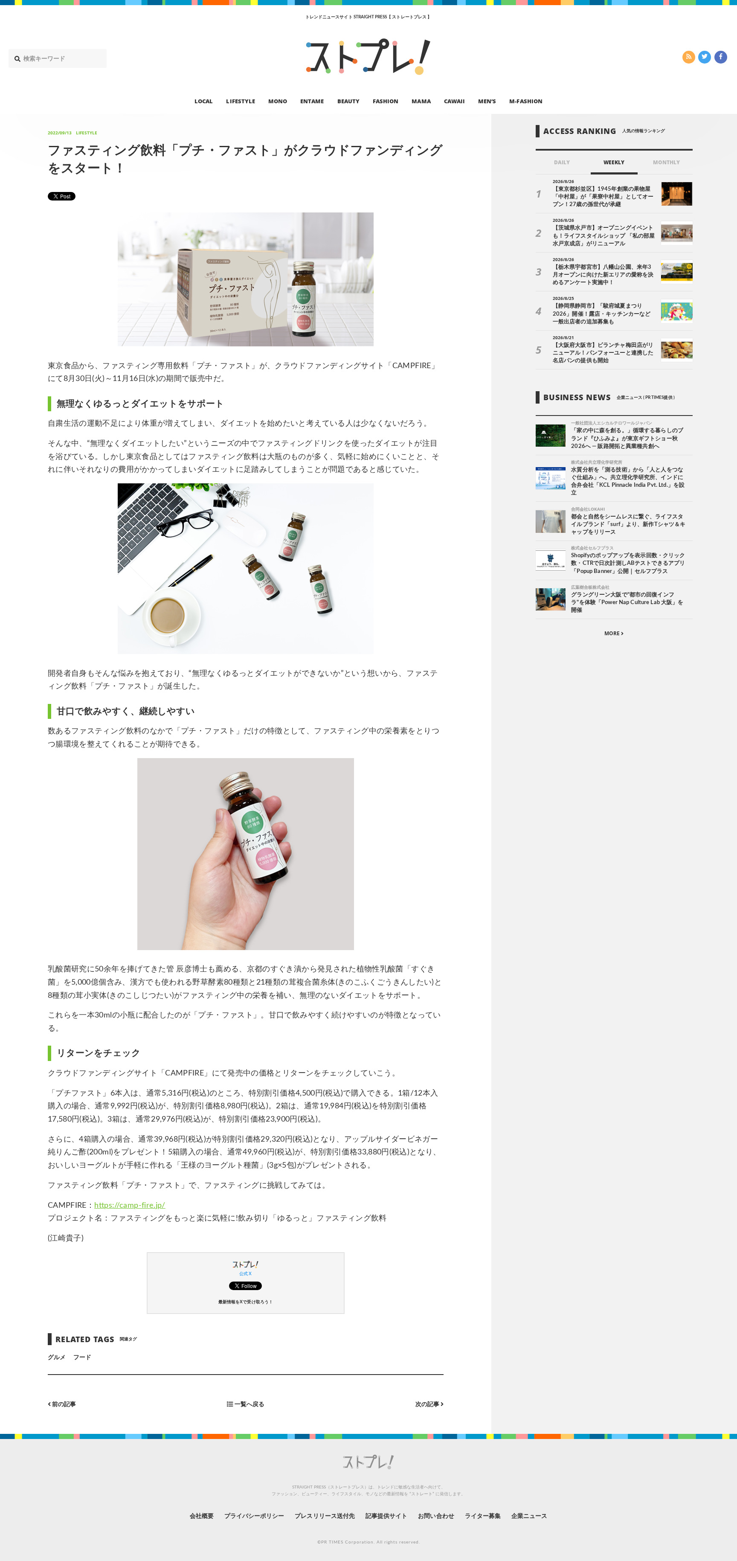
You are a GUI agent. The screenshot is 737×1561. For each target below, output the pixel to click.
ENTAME (312, 101)
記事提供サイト (386, 1516)
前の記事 (63, 1404)
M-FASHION (525, 101)
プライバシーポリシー (254, 1516)
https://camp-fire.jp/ (129, 1205)
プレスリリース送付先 (325, 1516)
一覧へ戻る (248, 1404)
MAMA (421, 101)
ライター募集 (483, 1516)
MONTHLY (666, 162)
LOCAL (203, 101)
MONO (277, 101)
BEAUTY (348, 101)
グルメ (57, 1357)
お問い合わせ (436, 1516)
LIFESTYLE (240, 101)
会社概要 (202, 1516)
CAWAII (454, 101)
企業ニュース (529, 1516)
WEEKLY (614, 162)
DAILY (562, 162)
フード (82, 1357)
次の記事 (428, 1404)
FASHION (385, 101)
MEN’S (487, 101)
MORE (612, 633)
